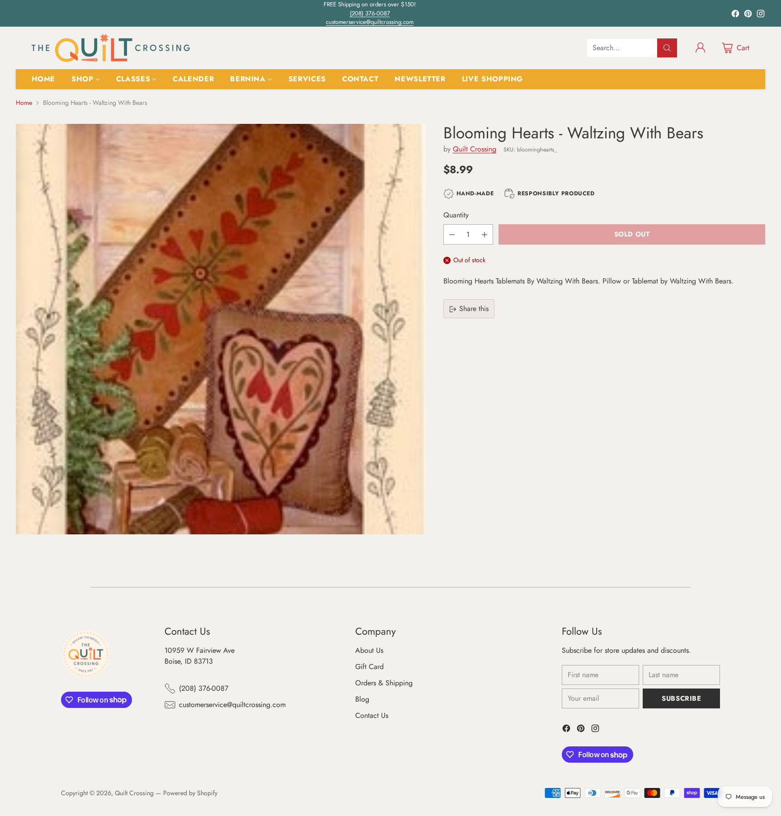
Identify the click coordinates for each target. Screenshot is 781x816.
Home (24, 102)
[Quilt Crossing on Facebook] (735, 15)
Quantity (456, 215)
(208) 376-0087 (370, 13)
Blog (362, 699)
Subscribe (681, 698)
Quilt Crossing (474, 149)
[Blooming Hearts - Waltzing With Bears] (221, 329)
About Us (369, 650)
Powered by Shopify (190, 792)
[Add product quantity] (484, 234)
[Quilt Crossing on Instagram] (760, 15)
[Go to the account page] (700, 48)
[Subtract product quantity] (452, 234)
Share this (474, 309)
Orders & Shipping (384, 683)
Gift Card (369, 666)
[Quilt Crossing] (111, 48)
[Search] (667, 47)
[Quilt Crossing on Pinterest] (748, 15)
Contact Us (371, 715)
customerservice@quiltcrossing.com (370, 22)
